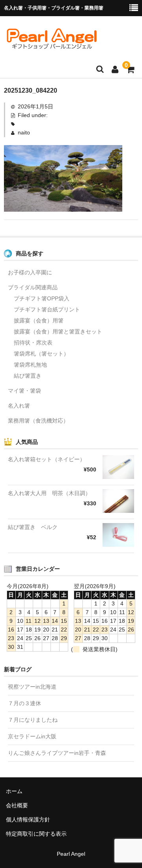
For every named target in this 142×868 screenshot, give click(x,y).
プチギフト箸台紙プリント (47, 309)
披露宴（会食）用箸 (39, 320)
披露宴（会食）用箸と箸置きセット (58, 331)
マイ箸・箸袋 (24, 390)
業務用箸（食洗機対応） (38, 420)
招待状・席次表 (33, 342)
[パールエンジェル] (51, 46)
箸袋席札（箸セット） (41, 353)
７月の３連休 (24, 703)
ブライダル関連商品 (33, 287)
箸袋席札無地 (30, 364)
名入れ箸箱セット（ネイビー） (46, 459)
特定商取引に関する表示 (36, 834)
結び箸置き (27, 376)
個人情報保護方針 (28, 819)
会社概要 (17, 805)
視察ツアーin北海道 (32, 687)
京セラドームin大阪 (32, 736)
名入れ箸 (19, 405)
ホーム (14, 791)
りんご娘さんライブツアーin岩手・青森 (57, 753)
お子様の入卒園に (30, 272)
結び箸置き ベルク (33, 527)
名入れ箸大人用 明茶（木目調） (49, 493)
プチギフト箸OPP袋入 (41, 298)
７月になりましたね (33, 720)
